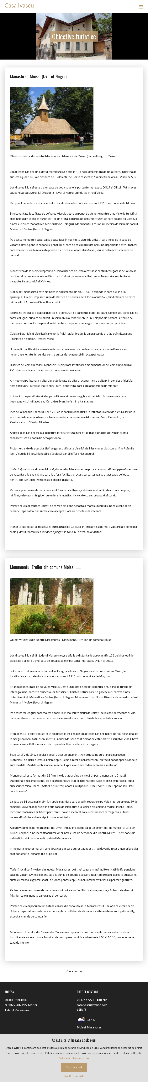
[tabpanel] (51, 118)
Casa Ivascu (19, 5)
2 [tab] (54, 143)
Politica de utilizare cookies (74, 1058)
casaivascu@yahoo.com (92, 1005)
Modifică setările (74, 1076)
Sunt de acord (74, 1067)
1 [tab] (49, 143)
